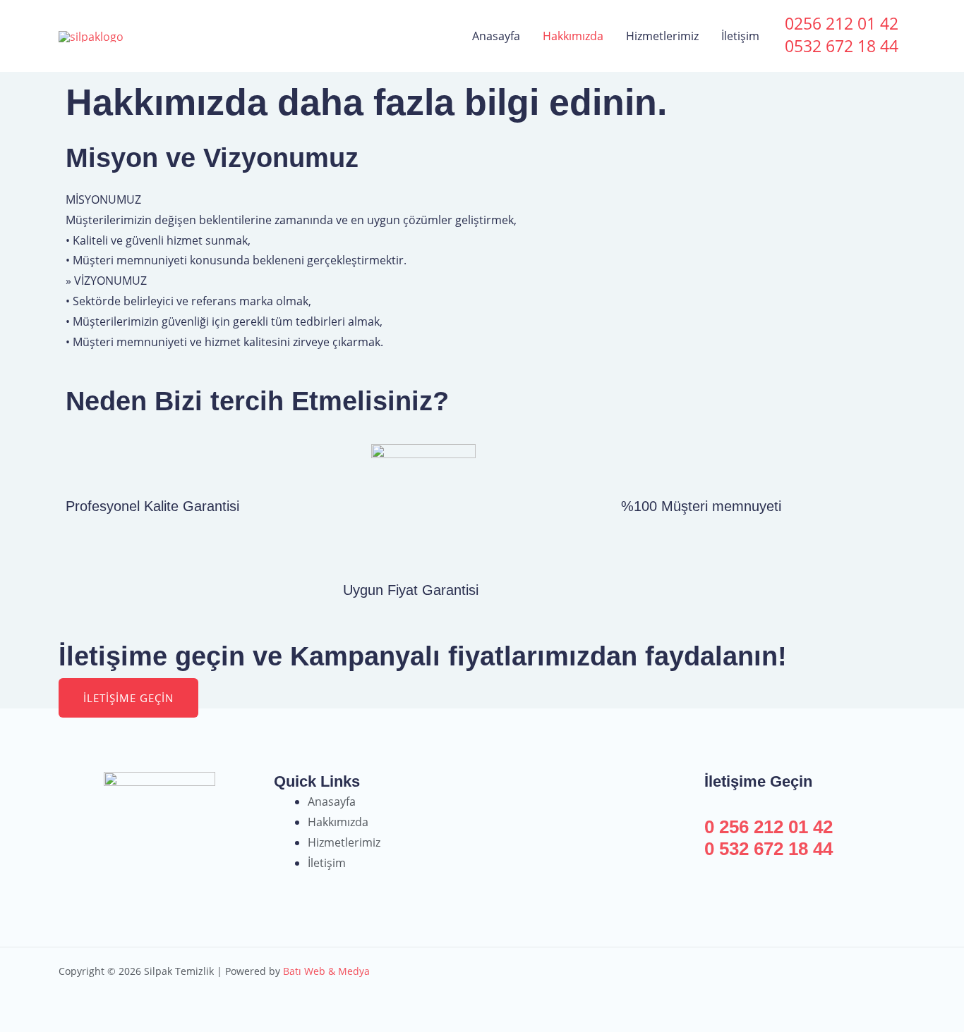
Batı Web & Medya (326, 971)
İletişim (740, 36)
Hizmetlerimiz (662, 36)
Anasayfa (496, 36)
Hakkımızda (573, 36)
